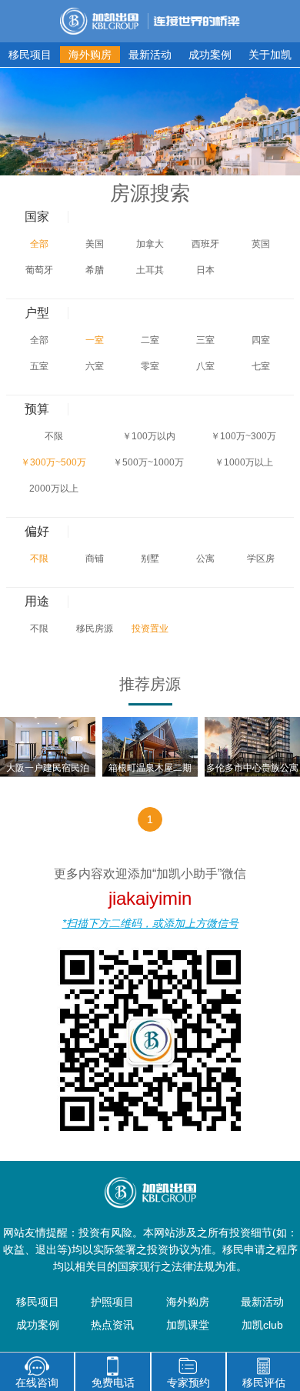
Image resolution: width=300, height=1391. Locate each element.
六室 (94, 366)
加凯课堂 (187, 1325)
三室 (205, 340)
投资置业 (150, 628)
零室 (150, 366)
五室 (39, 366)
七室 (261, 366)
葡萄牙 (39, 270)
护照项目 (112, 1302)
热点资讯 (112, 1325)
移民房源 (94, 628)
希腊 (94, 270)
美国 (94, 244)
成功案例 (210, 54)
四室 (261, 340)
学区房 (261, 558)
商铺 (94, 558)
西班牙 (205, 244)
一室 (94, 340)
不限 (54, 436)
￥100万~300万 (243, 436)
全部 (39, 244)
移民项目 (30, 54)
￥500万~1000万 (148, 462)
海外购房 (90, 54)
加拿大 (150, 244)
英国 (261, 244)
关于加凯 (270, 54)
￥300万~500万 (53, 462)
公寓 (205, 558)
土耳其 (150, 270)
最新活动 (150, 54)
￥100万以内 (148, 436)
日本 (205, 270)
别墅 (150, 558)
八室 (205, 366)
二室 (150, 340)
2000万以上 (53, 488)
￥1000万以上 (244, 462)
